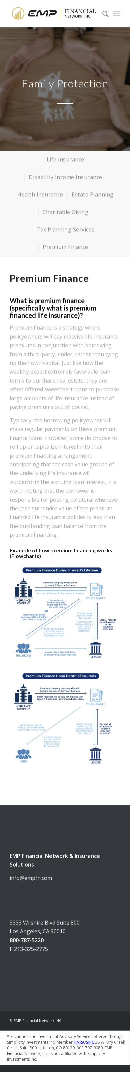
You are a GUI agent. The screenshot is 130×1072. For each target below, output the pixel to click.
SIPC (90, 1042)
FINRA (79, 1042)
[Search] (102, 13)
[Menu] (116, 14)
